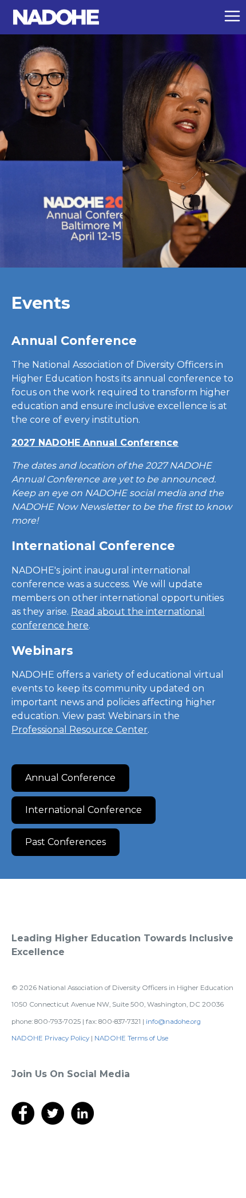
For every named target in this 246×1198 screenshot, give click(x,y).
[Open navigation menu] (232, 16)
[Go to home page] (56, 16)
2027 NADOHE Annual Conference (94, 442)
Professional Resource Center (79, 729)
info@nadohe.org (173, 1022)
